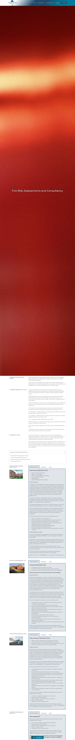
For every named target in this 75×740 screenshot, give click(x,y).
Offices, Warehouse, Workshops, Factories (20, 459)
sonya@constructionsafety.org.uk (43, 502)
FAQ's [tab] (50, 467)
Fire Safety (63, 2)
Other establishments (16, 461)
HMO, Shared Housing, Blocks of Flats (19, 455)
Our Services (41, 2)
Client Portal (50, 2)
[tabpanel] (47, 513)
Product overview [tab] (34, 467)
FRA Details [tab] (43, 467)
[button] (64, 452)
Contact (57, 2)
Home (34, 2)
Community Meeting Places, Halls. (19, 457)
